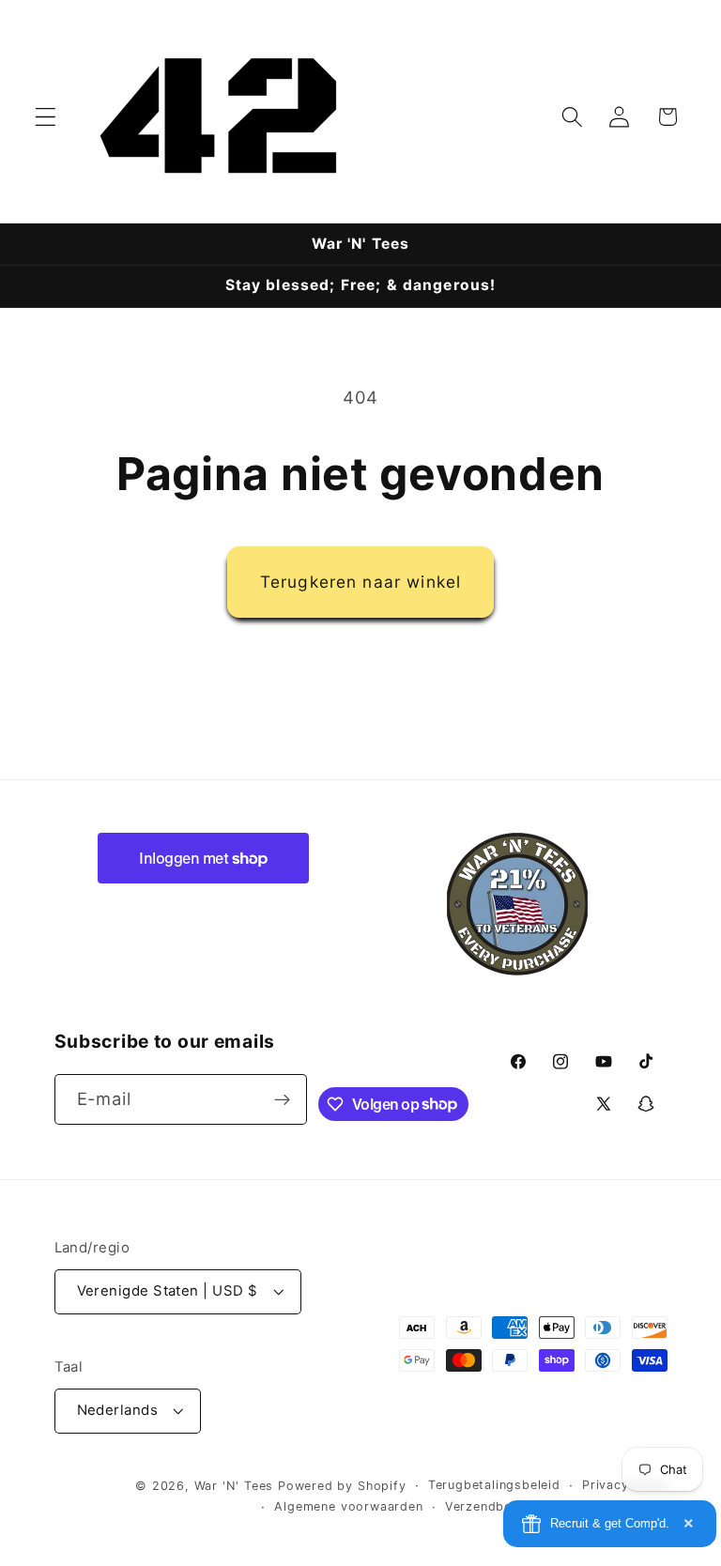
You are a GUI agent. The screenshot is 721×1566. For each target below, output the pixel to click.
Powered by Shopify (342, 1486)
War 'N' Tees (234, 1486)
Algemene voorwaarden (348, 1506)
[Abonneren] (283, 1099)
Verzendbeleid (489, 1506)
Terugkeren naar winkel (360, 581)
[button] (45, 117)
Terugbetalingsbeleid (494, 1485)
